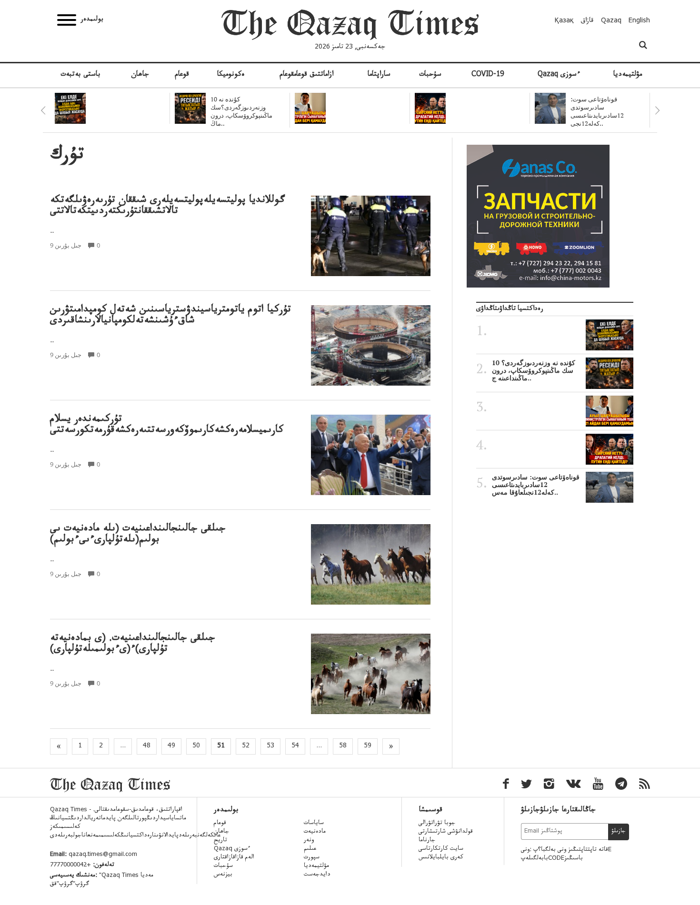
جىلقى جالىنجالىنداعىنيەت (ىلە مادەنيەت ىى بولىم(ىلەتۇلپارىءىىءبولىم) (138, 535)
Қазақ (564, 21)
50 (196, 746)
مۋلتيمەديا (627, 75)
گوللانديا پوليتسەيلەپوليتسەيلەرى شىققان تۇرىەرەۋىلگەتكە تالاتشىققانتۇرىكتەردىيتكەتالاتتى (167, 206)
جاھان (140, 75)
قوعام (182, 75)
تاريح (220, 840)
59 (367, 746)
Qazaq (611, 21)
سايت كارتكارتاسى (441, 849)
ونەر (309, 840)
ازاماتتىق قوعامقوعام (306, 75)
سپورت (312, 858)
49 (171, 746)
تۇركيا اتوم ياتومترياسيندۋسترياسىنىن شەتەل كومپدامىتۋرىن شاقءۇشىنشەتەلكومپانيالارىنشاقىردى (170, 316)
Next (657, 110)
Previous (43, 110)
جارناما (427, 840)
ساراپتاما (379, 75)
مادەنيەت (315, 832)
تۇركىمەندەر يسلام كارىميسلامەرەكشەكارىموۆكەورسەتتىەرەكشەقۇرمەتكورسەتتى (166, 425)
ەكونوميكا (231, 75)
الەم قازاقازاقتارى (234, 858)
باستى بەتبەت (80, 75)
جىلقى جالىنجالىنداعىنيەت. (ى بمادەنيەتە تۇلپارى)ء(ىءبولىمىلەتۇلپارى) (132, 644)
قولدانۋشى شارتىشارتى (446, 832)
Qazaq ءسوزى (559, 75)
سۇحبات (430, 75)
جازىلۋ (618, 831)
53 (270, 746)
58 (343, 746)
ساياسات (314, 823)
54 (295, 746)
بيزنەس (223, 875)
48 (146, 746)
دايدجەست (317, 875)
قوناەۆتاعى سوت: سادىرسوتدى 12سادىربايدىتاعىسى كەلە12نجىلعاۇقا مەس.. (536, 484)
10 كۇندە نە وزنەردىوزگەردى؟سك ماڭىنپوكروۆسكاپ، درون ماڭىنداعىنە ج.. (533, 370)
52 (246, 746)
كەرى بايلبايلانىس (441, 858)
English (639, 21)
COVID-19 (487, 75)
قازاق (587, 21)
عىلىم (310, 849)
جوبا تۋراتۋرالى (437, 823)
